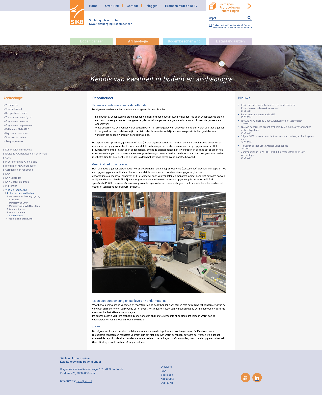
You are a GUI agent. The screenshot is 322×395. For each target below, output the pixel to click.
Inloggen (151, 6)
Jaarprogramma (14, 141)
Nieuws (244, 98)
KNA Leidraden (13, 178)
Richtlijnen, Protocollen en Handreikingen (230, 8)
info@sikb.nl (84, 381)
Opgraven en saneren (17, 121)
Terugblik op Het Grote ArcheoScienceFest (264, 147)
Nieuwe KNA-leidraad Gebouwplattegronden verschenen (271, 122)
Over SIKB (112, 6)
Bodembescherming (184, 41)
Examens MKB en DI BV (181, 6)
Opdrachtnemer (17, 212)
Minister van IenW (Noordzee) (24, 206)
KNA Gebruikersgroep (17, 182)
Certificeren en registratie (19, 169)
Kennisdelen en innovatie (18, 149)
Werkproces (11, 105)
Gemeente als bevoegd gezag (24, 196)
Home (93, 6)
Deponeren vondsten (16, 133)
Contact (132, 6)
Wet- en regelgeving (16, 190)
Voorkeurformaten (15, 137)
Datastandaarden (230, 41)
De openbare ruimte (16, 113)
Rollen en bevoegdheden (20, 193)
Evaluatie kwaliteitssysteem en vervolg (26, 153)
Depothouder (16, 215)
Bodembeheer (91, 41)
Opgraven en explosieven (19, 125)
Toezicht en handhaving (19, 218)
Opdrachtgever (17, 209)
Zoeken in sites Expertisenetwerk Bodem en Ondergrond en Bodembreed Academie (232, 26)
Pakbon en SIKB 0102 (17, 129)
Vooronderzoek (13, 109)
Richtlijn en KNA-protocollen (20, 165)
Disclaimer (167, 366)
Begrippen (167, 374)
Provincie (14, 199)
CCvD (8, 157)
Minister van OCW (18, 202)
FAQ (7, 173)
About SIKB (167, 378)
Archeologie (138, 41)
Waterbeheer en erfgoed (18, 117)
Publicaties (11, 186)
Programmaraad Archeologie (21, 161)
